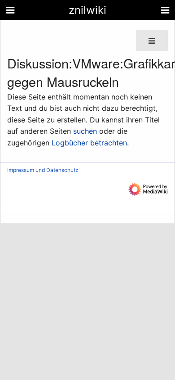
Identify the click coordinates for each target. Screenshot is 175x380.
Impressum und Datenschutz (43, 170)
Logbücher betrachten (89, 142)
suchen (85, 131)
